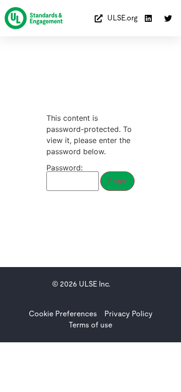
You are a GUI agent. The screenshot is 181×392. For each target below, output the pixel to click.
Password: (64, 168)
